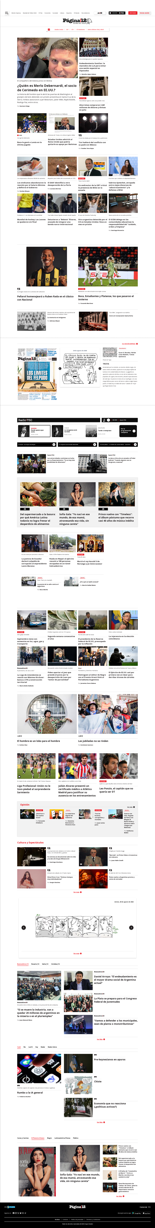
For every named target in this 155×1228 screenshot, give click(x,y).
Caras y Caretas (23, 1138)
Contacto (65, 1219)
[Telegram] (25, 1213)
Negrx (49, 1138)
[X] (18, 1213)
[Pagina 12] (77, 21)
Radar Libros (52, 1047)
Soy (36, 1047)
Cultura (62, 13)
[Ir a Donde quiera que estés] (24, 431)
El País (40, 13)
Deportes (69, 13)
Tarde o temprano (104, 431)
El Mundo (76, 13)
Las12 (31, 1047)
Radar (43, 1047)
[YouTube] (23, 1213)
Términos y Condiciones (93, 1219)
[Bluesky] (20, 1213)
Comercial (143, 1207)
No (25, 1047)
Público (75, 1138)
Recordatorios (86, 13)
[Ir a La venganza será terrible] (57, 431)
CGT (67, 29)
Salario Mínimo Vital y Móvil (96, 29)
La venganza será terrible (70, 431)
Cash (19, 1047)
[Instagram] (16, 1213)
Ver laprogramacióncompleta (127, 430)
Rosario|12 (35, 964)
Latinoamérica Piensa (62, 1138)
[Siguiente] (100, 368)
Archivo (57, 1219)
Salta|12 (45, 964)
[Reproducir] (110, 13)
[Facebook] (13, 1213)
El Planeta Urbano (37, 1138)
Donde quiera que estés (37, 431)
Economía (47, 13)
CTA (72, 29)
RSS (149, 1207)
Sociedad (55, 13)
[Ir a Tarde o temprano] (91, 431)
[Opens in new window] (136, 1213)
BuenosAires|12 (23, 964)
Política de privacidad (77, 1219)
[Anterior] (60, 368)
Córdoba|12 (55, 964)
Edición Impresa (16, 13)
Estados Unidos (59, 29)
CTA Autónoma (80, 29)
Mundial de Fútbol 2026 (30, 13)
